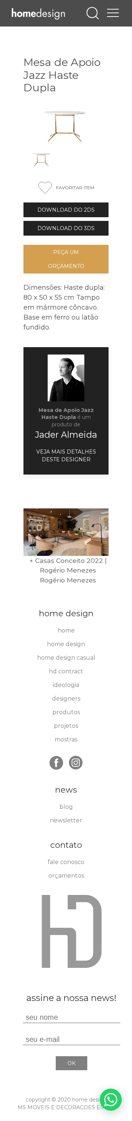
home (66, 630)
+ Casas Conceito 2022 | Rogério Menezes (68, 565)
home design (66, 644)
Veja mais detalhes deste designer (66, 455)
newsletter (66, 820)
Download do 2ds (66, 210)
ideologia (66, 684)
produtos (66, 712)
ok (71, 1063)
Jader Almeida (66, 434)
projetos (66, 725)
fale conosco (66, 862)
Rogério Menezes (68, 580)
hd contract (66, 671)
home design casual (66, 657)
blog (66, 806)
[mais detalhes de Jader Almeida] (66, 377)
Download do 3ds (66, 228)
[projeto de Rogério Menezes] (66, 532)
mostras (66, 739)
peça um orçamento (66, 259)
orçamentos (66, 875)
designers (66, 698)
